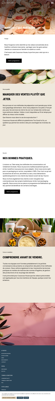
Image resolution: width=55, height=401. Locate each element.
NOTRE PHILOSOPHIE (6, 353)
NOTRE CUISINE (4, 355)
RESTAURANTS (4, 359)
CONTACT (3, 362)
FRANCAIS (3, 389)
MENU (2, 357)
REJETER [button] (26, 397)
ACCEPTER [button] (20, 397)
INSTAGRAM (4, 369)
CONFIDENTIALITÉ (5, 378)
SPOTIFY (3, 371)
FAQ (2, 382)
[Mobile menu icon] (52, 2)
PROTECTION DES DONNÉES (9, 397)
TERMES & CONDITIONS (6, 380)
